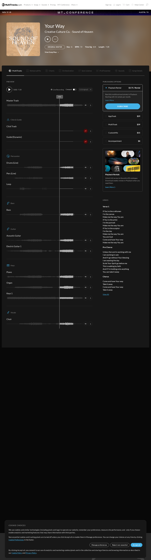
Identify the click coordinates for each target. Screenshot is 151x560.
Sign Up (108, 5)
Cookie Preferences (16, 540)
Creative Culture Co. (57, 31)
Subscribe (122, 106)
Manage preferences (99, 545)
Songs (36, 5)
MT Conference (63, 5)
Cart (127, 5)
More (73, 5)
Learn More (109, 100)
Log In (118, 5)
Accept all (136, 545)
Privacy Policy (31, 553)
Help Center (139, 5)
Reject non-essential (120, 545)
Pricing (53, 5)
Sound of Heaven (82, 31)
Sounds (44, 5)
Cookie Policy (17, 553)
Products (27, 5)
